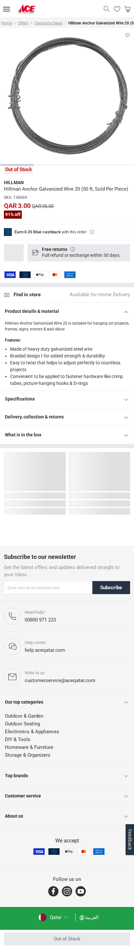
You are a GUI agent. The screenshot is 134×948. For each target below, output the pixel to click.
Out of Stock (67, 939)
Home (6, 23)
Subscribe (111, 588)
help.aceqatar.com (45, 650)
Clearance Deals (48, 23)
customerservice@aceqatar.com (60, 680)
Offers (23, 23)
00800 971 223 (40, 620)
